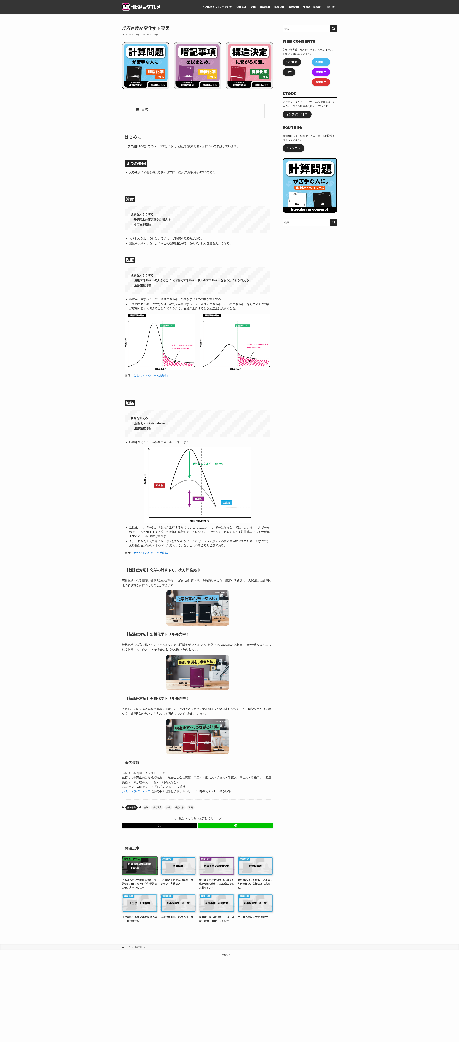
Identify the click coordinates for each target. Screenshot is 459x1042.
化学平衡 (131, 807)
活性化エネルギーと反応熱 (150, 375)
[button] (159, 825)
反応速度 (157, 807)
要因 (190, 807)
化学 (146, 807)
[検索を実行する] (333, 28)
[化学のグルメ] (141, 7)
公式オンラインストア (136, 791)
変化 (168, 807)
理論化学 (179, 807)
